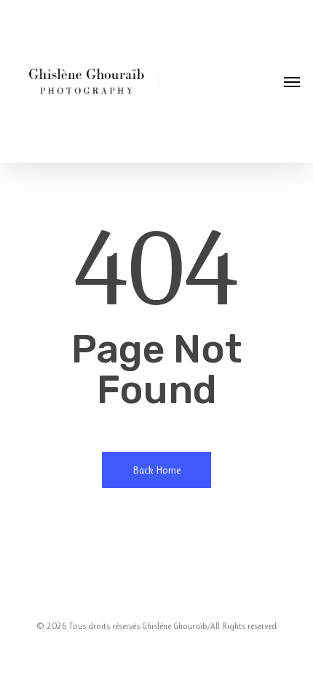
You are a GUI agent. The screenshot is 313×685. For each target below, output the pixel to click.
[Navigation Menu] (292, 81)
